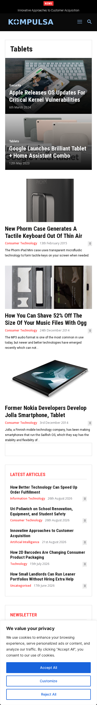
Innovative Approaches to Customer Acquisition (48, 10)
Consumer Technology (21, 243)
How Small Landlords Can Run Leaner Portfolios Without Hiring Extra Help (42, 576)
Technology (18, 563)
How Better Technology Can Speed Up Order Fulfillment (43, 490)
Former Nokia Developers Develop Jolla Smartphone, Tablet (46, 411)
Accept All (48, 667)
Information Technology (27, 498)
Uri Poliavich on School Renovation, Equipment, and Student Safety (41, 511)
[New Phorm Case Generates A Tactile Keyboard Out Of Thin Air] (48, 200)
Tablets (14, 141)
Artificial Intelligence (24, 542)
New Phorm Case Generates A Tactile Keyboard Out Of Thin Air (43, 232)
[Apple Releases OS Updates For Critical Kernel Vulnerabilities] (48, 86)
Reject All (48, 694)
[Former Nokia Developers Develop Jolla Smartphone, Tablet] (48, 379)
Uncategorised (20, 585)
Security (15, 85)
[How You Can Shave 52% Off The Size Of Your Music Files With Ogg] (48, 287)
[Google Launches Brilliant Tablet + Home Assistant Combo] (48, 142)
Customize (48, 681)
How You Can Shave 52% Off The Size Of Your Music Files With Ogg (46, 319)
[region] (48, 662)
